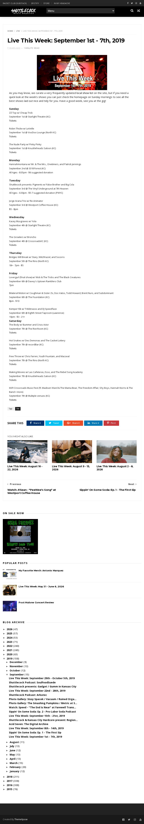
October (15, 670)
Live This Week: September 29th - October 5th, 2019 (42, 678)
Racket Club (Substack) (15, 3)
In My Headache (62, 3)
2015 (10, 789)
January (15, 771)
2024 (10, 637)
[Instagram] (136, 3)
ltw (18, 31)
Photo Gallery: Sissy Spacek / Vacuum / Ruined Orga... (42, 699)
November (17, 666)
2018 (10, 776)
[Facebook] (127, 3)
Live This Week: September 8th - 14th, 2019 (36, 728)
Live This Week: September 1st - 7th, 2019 (35, 736)
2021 (10, 650)
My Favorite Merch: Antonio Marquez (41, 570)
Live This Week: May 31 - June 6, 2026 (41, 586)
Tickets (13, 120)
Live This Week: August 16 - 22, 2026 (24, 468)
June (13, 750)
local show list (85, 93)
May (13, 754)
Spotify (35, 3)
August (15, 742)
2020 (10, 654)
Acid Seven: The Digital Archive (28, 724)
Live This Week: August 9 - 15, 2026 (71, 468)
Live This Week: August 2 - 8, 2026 (115, 468)
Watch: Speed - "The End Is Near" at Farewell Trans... (42, 707)
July (12, 746)
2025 (10, 633)
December (16, 662)
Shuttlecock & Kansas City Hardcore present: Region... (43, 720)
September (17, 674)
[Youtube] (140, 3)
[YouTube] (140, 819)
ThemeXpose (21, 819)
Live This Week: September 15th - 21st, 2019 (37, 715)
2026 (10, 629)
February (15, 767)
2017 (10, 781)
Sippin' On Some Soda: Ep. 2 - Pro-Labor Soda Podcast (42, 711)
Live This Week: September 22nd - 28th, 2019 (37, 690)
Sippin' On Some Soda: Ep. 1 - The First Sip (35, 732)
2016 (10, 785)
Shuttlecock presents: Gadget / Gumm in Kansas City (42, 686)
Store (46, 3)
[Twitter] (132, 3)
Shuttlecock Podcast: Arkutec (28, 695)
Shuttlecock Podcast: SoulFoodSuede (32, 682)
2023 (10, 642)
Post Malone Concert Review (36, 602)
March (14, 763)
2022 (10, 646)
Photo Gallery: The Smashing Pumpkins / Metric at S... (43, 703)
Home (10, 31)
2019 (10, 658)
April (13, 758)
